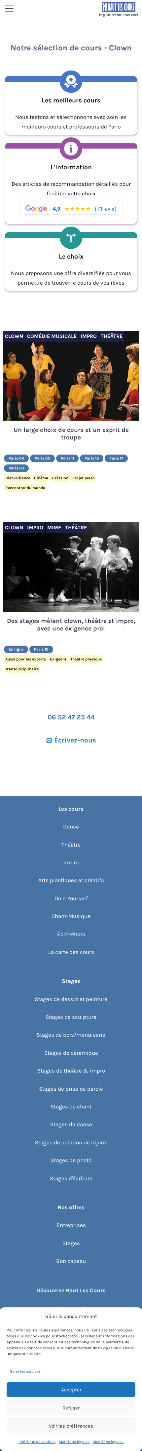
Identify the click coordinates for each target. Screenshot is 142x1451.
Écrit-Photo (71, 934)
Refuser (71, 1408)
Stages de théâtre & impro (71, 1070)
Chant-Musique (71, 916)
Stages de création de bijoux (71, 1142)
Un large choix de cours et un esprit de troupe (71, 433)
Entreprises (71, 1225)
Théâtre (71, 844)
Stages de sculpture (71, 1017)
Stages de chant (71, 1106)
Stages (71, 1243)
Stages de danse (71, 1124)
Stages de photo (71, 1160)
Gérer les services (25, 1371)
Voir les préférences (71, 1426)
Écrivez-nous (75, 740)
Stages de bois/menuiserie (71, 1034)
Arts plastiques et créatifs (71, 880)
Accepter (71, 1390)
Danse (71, 826)
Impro (71, 862)
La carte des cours (71, 952)
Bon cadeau (71, 1261)
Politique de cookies (36, 1441)
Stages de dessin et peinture (71, 999)
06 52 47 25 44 (71, 717)
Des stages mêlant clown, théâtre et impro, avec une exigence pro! (71, 624)
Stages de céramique (71, 1052)
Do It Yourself (71, 898)
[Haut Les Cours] (118, 9)
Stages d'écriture (71, 1178)
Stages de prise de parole (71, 1088)
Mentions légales (74, 1441)
